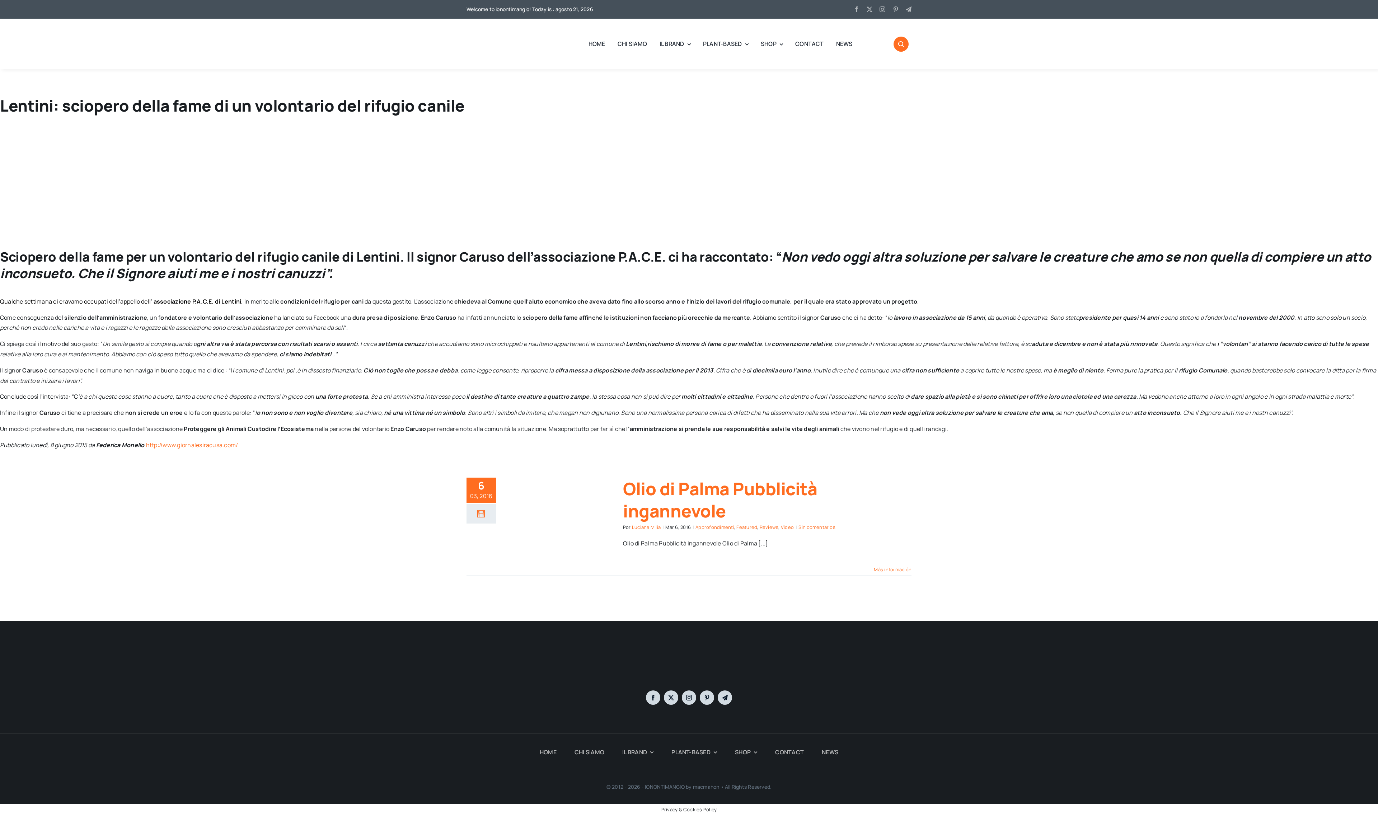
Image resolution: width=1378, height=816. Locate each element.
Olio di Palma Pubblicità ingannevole (720, 499)
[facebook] (856, 9)
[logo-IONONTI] (689, 652)
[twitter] (869, 9)
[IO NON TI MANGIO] (484, 29)
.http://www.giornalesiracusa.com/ (191, 445)
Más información (892, 569)
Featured (746, 527)
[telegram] (908, 9)
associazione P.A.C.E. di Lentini (198, 301)
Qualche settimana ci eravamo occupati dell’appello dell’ (77, 301)
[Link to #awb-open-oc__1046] (901, 44)
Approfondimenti (714, 527)
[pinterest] (896, 9)
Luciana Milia (646, 527)
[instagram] (882, 9)
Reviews (769, 527)
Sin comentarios (816, 527)
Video (787, 527)
